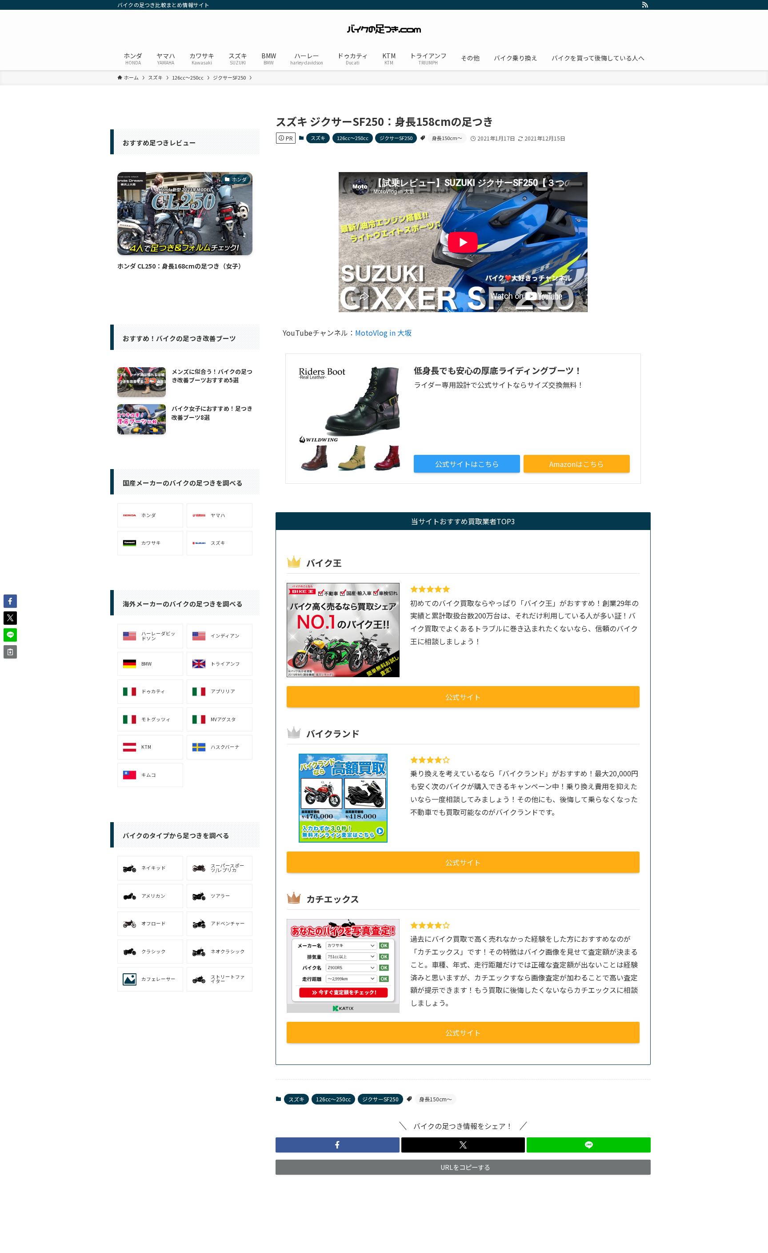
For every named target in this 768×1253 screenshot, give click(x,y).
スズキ (318, 137)
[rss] (645, 5)
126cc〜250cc (352, 137)
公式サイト (463, 696)
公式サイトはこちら (467, 463)
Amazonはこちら (576, 463)
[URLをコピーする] (10, 652)
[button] (338, 1145)
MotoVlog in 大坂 (383, 332)
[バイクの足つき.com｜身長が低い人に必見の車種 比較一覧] (384, 29)
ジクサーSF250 (396, 137)
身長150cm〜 (447, 137)
